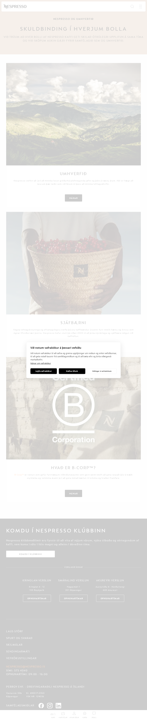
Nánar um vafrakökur (40, 363)
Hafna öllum (72, 371)
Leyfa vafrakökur (43, 371)
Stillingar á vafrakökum (102, 371)
